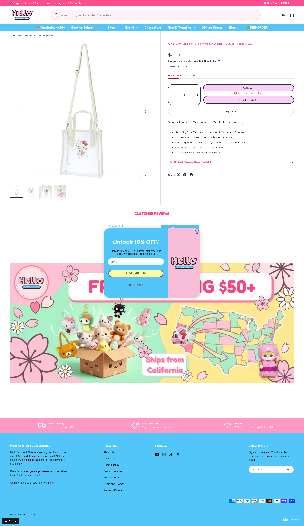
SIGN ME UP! (135, 273)
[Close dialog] (197, 232)
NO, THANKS (135, 285)
